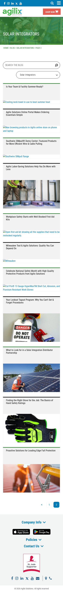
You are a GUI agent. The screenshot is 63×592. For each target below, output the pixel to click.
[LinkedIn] (12, 3)
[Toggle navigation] (59, 3)
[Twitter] (16, 3)
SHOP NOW (50, 12)
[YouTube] (20, 3)
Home (5, 48)
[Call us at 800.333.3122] (50, 578)
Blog (12, 48)
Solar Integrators (25, 48)
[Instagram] (8, 3)
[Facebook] (4, 3)
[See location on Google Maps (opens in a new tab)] (46, 578)
